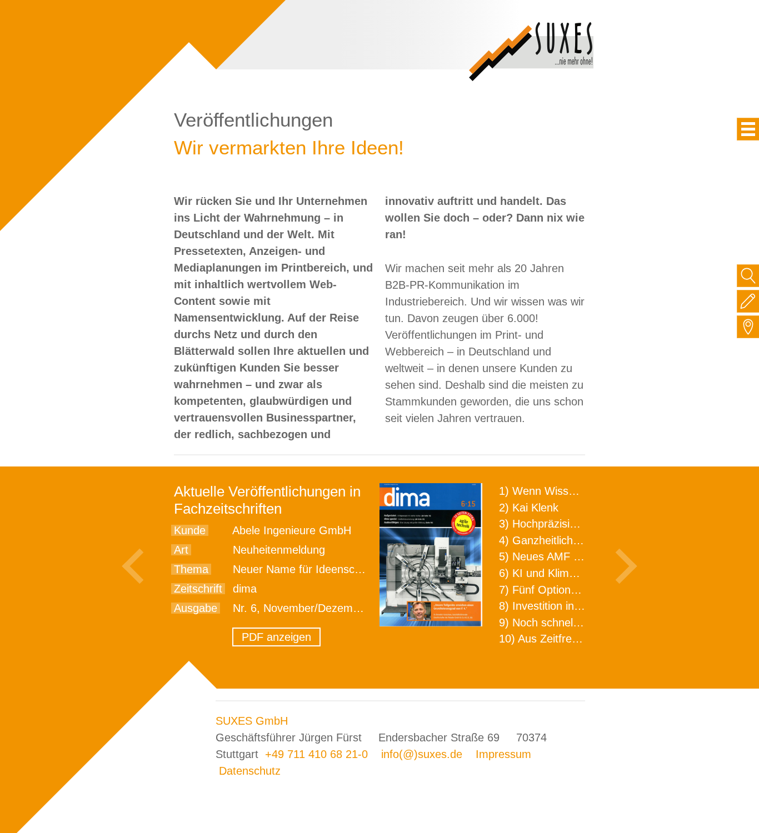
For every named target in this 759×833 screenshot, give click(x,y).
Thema (191, 569)
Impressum (503, 754)
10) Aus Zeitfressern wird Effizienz (583, 639)
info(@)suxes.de (421, 754)
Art (181, 549)
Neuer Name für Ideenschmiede (312, 569)
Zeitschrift (198, 588)
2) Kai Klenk (528, 507)
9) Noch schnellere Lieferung (570, 622)
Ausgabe (195, 608)
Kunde (190, 530)
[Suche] (748, 276)
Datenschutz (250, 771)
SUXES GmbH (252, 721)
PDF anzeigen (276, 637)
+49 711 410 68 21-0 (316, 754)
